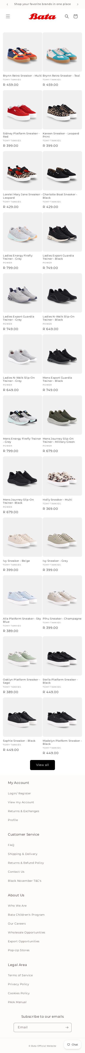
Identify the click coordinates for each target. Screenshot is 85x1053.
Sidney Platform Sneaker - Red (21, 135)
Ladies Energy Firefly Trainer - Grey (17, 257)
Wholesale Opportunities (26, 932)
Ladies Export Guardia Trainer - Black (58, 257)
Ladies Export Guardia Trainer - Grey (18, 318)
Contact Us (16, 871)
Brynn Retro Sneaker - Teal (61, 75)
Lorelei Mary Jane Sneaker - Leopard (22, 196)
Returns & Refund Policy (26, 863)
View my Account (21, 802)
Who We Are (17, 905)
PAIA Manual (17, 1002)
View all (42, 765)
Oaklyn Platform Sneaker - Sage (21, 681)
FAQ (11, 845)
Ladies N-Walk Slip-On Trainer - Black (59, 318)
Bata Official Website (43, 1046)
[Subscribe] (67, 1027)
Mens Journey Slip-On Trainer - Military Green (59, 440)
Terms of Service (20, 975)
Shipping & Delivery (22, 854)
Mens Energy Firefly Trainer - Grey (22, 440)
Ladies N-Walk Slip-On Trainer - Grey (19, 379)
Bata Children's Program (26, 914)
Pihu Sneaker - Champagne (62, 618)
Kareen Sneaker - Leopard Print (61, 135)
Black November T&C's (25, 881)
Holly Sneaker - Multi (57, 499)
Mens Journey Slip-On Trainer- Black (18, 501)
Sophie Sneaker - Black (19, 740)
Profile (13, 820)
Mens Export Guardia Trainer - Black (57, 379)
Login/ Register (19, 793)
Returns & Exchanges (23, 811)
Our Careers (17, 923)
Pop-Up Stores (19, 950)
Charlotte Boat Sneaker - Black (60, 196)
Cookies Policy (19, 993)
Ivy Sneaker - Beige (16, 560)
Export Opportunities (24, 941)
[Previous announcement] (7, 4)
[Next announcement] (77, 4)
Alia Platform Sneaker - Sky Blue (22, 620)
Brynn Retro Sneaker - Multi (22, 75)
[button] (8, 16)
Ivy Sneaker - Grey (55, 560)
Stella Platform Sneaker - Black (60, 681)
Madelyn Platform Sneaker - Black (62, 742)
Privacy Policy (18, 984)
